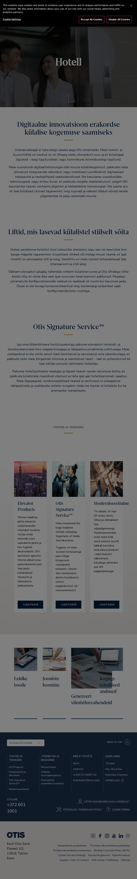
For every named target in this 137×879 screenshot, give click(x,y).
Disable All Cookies (119, 19)
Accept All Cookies (91, 19)
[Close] (131, 6)
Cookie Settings (12, 19)
